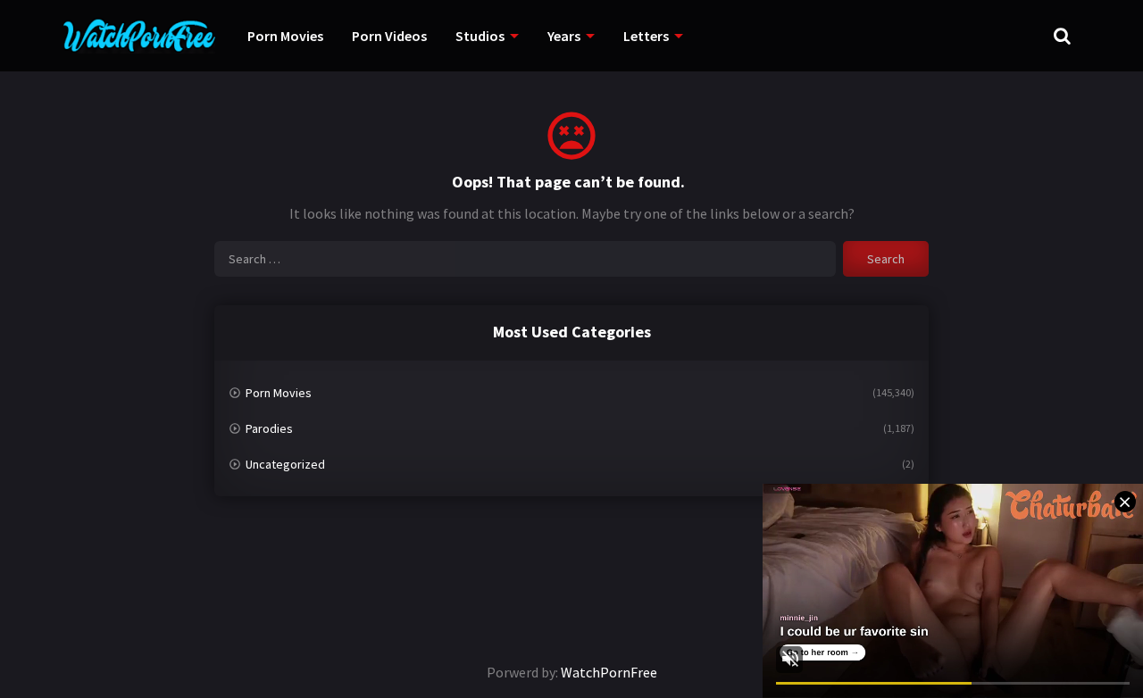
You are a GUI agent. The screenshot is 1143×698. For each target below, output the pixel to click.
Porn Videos (389, 36)
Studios (480, 36)
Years (563, 36)
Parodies (269, 428)
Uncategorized (285, 464)
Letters (646, 36)
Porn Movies (285, 36)
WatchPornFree (609, 672)
